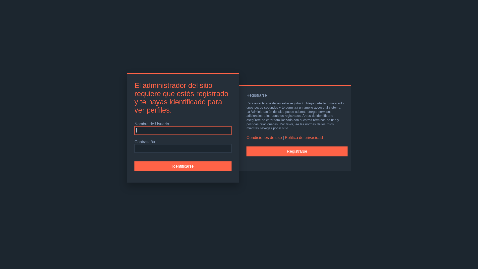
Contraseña (144, 142)
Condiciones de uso (264, 137)
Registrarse (297, 151)
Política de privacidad (304, 137)
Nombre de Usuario (151, 124)
